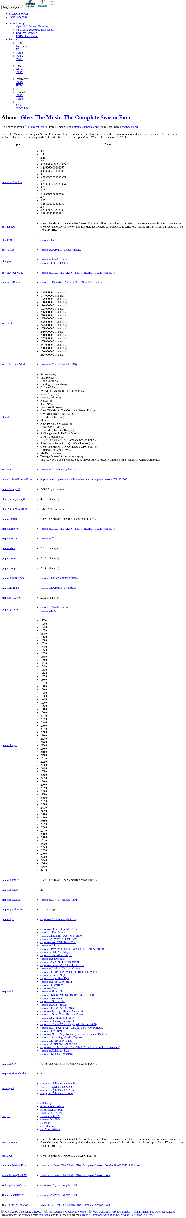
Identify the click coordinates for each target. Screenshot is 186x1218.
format (8, 249)
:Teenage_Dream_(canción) (61, 1011)
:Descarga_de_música (58, 587)
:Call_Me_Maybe (55, 952)
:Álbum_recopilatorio (58, 469)
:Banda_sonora (54, 259)
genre (7, 261)
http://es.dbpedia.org (85, 126)
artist (7, 239)
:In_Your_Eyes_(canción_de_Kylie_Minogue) (72, 1027)
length (9, 745)
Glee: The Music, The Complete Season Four (76, 117)
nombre (10, 879)
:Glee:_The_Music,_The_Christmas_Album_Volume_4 (77, 272)
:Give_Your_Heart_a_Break (61, 1014)
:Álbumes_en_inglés (57, 1083)
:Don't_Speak (53, 1004)
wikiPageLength (13, 499)
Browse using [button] (17, 23)
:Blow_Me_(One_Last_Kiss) (62, 965)
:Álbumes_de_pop (56, 1093)
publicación (12, 909)
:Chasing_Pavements (57, 1021)
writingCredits (14, 1073)
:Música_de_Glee (56, 1086)
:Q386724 (50, 1116)
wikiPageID (11, 489)
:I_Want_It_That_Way (58, 938)
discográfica (13, 577)
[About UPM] (48, 7)
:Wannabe (51, 998)
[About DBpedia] (30, 7)
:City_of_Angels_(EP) (58, 364)
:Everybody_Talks (56, 1040)
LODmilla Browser (27, 36)
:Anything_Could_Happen (61, 1037)
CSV (19, 105)
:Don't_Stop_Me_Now (58, 929)
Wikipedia (44, 1214)
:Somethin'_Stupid (56, 955)
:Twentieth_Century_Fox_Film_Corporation (71, 282)
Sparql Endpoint (18, 16)
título (9, 1063)
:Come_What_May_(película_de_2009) (68, 1024)
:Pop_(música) (54, 262)
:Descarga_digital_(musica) (61, 249)
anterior (10, 528)
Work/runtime (12, 182)
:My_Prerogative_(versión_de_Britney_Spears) (72, 948)
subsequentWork (14, 364)
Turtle (19, 52)
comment (9, 1142)
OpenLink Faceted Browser (32, 26)
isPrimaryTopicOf (14, 1175)
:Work (45, 1122)
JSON (19, 55)
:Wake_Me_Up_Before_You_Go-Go (67, 994)
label (7, 1155)
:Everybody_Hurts (56, 981)
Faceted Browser (18, 13)
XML (19, 59)
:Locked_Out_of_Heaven (60, 968)
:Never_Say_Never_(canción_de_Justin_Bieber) (73, 1034)
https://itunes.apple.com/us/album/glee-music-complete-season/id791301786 (83, 479)
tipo (8, 919)
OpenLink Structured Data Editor (35, 29)
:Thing (46, 1103)
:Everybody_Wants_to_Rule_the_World (68, 971)
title (6, 417)
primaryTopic (15, 1204)
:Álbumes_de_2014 (57, 1089)
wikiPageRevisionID (16, 508)
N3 (18, 49)
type (6, 469)
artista (9, 538)
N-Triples (21, 46)
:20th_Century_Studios (59, 577)
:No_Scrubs (52, 1001)
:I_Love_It (51, 945)
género (10, 609)
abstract (8, 226)
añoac (9, 558)
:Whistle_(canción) (56, 1053)
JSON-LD (22, 108)
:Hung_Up (51, 991)
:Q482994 (50, 1119)
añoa (8, 548)
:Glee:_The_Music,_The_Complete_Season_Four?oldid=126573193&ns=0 (90, 1165)
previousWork (12, 272)
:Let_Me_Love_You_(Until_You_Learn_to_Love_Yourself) (80, 1047)
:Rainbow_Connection (58, 1043)
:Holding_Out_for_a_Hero (61, 935)
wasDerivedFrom (14, 1165)
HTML (20, 85)
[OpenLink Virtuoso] (21, 1211)
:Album (46, 1126)
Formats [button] (13, 39)
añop (9, 568)
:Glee (48, 239)
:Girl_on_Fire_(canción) (59, 961)
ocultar (10, 889)
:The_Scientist (53, 932)
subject (8, 1088)
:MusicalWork (50, 1129)
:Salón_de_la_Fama (57, 1007)
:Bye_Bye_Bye (54, 978)
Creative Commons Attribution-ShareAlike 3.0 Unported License (117, 1214)
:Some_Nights (53, 975)
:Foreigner (51, 984)
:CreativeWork (52, 1106)
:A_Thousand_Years (57, 1017)
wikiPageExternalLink (17, 479)
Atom (19, 69)
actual (9, 518)
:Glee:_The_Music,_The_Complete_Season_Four (75, 1175)
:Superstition (52, 958)
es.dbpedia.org (130, 126)
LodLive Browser (26, 32)
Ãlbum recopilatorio (36, 126)
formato (10, 587)
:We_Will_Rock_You (58, 942)
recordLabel (11, 282)
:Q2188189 (51, 1112)
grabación (11, 597)
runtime (8, 323)
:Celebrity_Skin (54, 1050)
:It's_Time (51, 1030)
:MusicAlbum (51, 1109)
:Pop (48, 610)
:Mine (49, 988)
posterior (11, 899)
